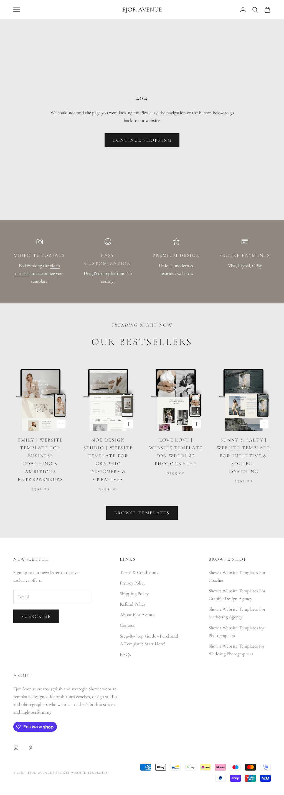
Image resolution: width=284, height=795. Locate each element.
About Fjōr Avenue (137, 615)
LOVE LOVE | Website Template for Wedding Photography (176, 452)
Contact (127, 625)
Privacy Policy (132, 583)
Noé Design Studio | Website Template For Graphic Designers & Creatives (108, 460)
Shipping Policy (134, 593)
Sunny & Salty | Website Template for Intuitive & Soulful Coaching (243, 456)
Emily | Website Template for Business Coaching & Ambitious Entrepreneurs (40, 460)
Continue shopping (142, 140)
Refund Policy (133, 604)
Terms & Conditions (139, 572)
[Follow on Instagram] (16, 748)
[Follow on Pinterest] (30, 748)
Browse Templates (142, 513)
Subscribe (36, 616)
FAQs (125, 654)
